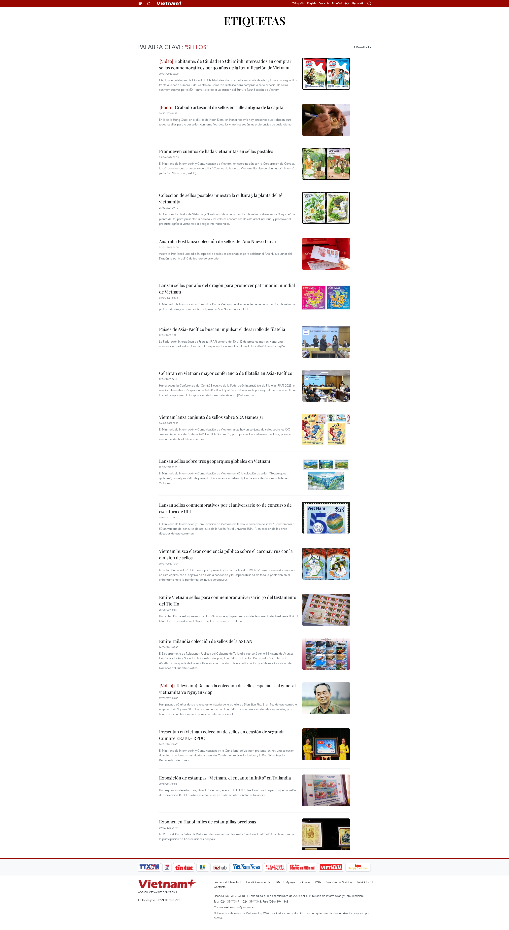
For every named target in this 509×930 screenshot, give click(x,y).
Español (337, 3)
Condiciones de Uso (258, 882)
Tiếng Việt (298, 3)
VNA (318, 882)
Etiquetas (255, 20)
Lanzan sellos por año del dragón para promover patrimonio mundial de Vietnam (227, 288)
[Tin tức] (184, 867)
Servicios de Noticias (339, 882)
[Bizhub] (219, 867)
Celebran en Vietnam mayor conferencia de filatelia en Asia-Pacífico (225, 373)
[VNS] (247, 867)
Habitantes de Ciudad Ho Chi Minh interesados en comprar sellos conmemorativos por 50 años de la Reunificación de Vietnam (225, 64)
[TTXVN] (149, 867)
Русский (357, 3)
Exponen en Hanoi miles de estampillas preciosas (207, 822)
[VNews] (167, 867)
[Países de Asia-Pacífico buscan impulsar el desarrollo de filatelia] (326, 342)
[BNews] (202, 867)
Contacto (219, 887)
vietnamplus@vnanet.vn (239, 907)
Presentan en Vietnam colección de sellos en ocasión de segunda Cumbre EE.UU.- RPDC (222, 735)
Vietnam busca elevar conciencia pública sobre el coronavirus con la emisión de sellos (226, 554)
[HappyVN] (358, 867)
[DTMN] (302, 867)
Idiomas (305, 882)
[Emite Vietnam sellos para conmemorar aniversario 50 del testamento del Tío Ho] (326, 610)
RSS (278, 882)
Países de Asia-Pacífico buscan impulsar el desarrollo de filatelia (222, 329)
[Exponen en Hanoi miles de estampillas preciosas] (326, 834)
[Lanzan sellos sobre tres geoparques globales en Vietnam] (326, 474)
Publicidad (363, 882)
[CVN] (275, 867)
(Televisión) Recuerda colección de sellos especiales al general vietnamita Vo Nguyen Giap (227, 688)
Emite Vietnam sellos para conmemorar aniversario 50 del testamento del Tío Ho (227, 600)
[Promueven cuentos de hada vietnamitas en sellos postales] (326, 164)
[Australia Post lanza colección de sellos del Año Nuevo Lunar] (326, 254)
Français (324, 3)
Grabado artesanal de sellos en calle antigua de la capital (229, 107)
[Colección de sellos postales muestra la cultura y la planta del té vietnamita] (326, 208)
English (311, 3)
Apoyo (290, 882)
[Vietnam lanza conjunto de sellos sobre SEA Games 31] (326, 430)
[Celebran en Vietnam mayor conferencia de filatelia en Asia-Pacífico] (326, 386)
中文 (347, 3)
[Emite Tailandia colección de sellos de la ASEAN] (326, 654)
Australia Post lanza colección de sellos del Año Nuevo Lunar (218, 241)
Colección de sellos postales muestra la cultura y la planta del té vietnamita (220, 198)
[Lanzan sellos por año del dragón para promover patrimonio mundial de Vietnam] (326, 298)
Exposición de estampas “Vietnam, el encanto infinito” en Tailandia (225, 778)
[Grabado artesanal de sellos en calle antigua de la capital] (326, 120)
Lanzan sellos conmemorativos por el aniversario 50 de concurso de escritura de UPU (225, 508)
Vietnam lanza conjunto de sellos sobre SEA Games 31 (211, 417)
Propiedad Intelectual (227, 882)
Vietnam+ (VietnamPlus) (170, 3)
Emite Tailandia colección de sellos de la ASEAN (205, 641)
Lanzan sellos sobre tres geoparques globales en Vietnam (214, 461)
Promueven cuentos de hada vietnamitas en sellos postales (216, 151)
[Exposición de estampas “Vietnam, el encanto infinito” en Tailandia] (326, 790)
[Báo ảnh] (331, 867)
